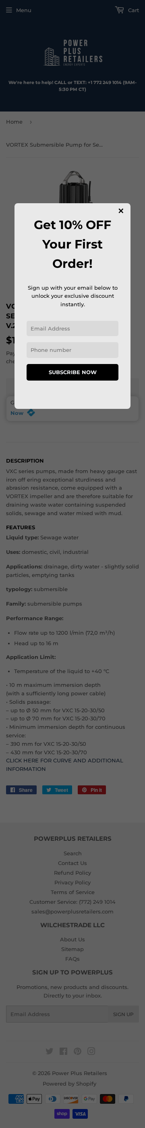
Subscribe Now (73, 372)
